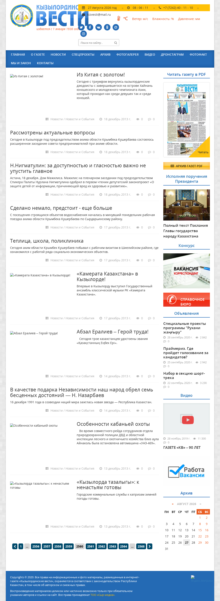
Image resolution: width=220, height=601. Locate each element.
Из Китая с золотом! (101, 74)
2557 (46, 546)
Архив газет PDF (188, 166)
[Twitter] (81, 27)
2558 (57, 546)
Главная (18, 54)
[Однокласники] (107, 27)
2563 (112, 546)
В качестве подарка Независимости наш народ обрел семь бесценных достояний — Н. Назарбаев (81, 392)
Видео (150, 54)
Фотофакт (198, 54)
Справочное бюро (192, 302)
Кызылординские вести (51, 15)
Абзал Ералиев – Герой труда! (112, 331)
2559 (68, 546)
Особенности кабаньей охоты (113, 423)
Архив (105, 54)
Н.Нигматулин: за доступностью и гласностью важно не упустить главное (78, 168)
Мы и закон (21, 63)
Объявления (186, 313)
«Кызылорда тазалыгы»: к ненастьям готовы (108, 484)
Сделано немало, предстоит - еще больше (61, 207)
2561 (90, 546)
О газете (38, 54)
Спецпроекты (83, 54)
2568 (141, 546)
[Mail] (116, 27)
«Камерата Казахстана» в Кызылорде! (107, 276)
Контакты (45, 63)
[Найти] (116, 42)
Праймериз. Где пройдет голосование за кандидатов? (185, 352)
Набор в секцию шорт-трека (184, 375)
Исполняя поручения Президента (186, 179)
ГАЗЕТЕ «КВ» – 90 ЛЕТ (182, 447)
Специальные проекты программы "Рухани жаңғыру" (184, 328)
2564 (123, 546)
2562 (101, 546)
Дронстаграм (172, 54)
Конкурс (187, 245)
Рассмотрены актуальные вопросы (52, 132)
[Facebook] (90, 27)
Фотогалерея (127, 54)
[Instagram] (83, 33)
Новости (58, 54)
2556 (35, 546)
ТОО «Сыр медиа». (102, 595)
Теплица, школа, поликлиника (47, 240)
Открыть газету (184, 92)
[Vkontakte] (98, 27)
